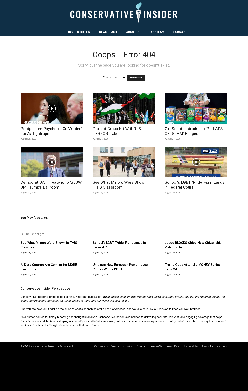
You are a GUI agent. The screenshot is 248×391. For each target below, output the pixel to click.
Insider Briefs (79, 32)
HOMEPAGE (136, 77)
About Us (133, 32)
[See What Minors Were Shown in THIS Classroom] (124, 162)
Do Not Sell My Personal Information (113, 345)
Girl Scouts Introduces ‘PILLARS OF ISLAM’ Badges (194, 131)
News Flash (108, 32)
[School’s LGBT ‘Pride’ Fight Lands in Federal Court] (196, 162)
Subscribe (181, 32)
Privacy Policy (173, 345)
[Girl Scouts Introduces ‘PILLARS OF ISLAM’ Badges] (196, 108)
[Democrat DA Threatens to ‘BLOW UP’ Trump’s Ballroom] (52, 162)
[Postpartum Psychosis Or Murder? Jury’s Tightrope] (52, 108)
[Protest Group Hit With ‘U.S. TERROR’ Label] (124, 108)
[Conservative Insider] (124, 13)
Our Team (157, 32)
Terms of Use (191, 345)
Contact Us (156, 345)
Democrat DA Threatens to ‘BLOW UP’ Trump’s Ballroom (51, 184)
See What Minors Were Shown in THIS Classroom (122, 184)
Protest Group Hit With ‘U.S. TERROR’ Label (117, 131)
